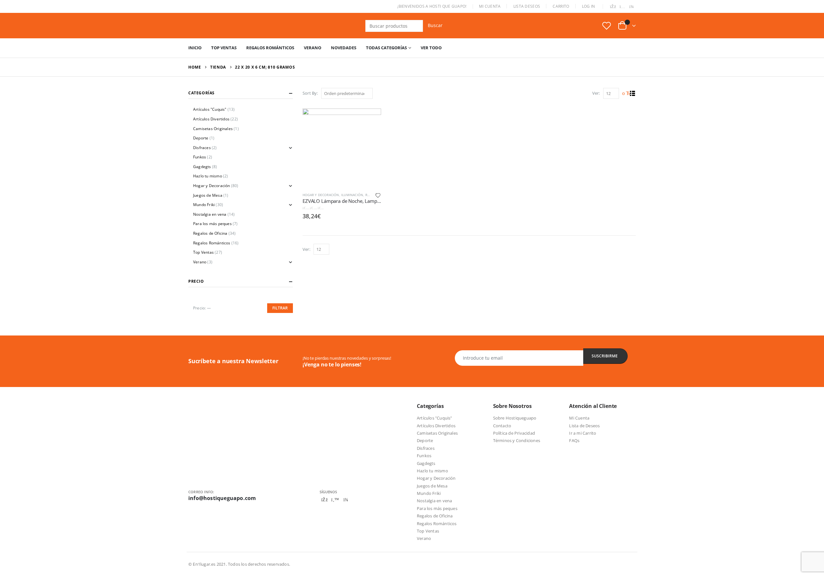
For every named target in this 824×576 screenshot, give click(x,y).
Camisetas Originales (213, 128)
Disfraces (202, 147)
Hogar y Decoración (321, 195)
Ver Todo (431, 48)
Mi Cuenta (490, 6)
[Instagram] (622, 7)
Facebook (324, 500)
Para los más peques (212, 223)
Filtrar (280, 308)
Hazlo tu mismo (207, 176)
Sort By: (310, 93)
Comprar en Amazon (370, 116)
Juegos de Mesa (207, 195)
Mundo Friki (204, 204)
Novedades (343, 48)
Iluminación (352, 195)
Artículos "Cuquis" (210, 109)
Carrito (561, 6)
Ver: (596, 93)
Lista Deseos (526, 6)
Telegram (346, 500)
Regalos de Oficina (210, 233)
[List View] (633, 93)
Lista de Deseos (584, 426)
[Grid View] (625, 93)
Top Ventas (224, 48)
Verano (312, 48)
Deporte (200, 138)
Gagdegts (202, 166)
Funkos (199, 157)
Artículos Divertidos (211, 119)
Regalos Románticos (270, 48)
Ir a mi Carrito (582, 433)
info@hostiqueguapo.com (222, 498)
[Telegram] (631, 7)
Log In (588, 6)
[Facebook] (613, 7)
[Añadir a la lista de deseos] (378, 195)
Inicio (194, 48)
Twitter (335, 500)
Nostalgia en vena (209, 214)
